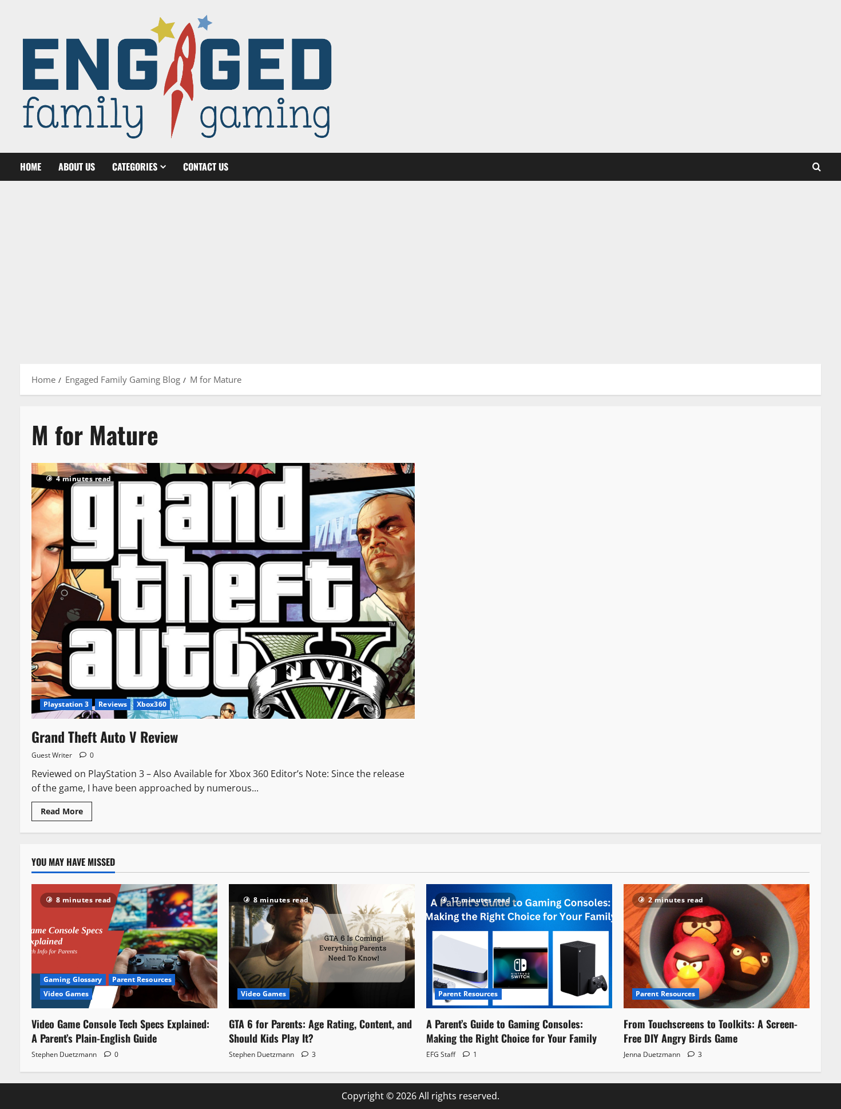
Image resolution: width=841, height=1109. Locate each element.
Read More (66, 813)
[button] (816, 167)
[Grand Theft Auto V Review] (223, 591)
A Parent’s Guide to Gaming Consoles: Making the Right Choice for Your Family (511, 1030)
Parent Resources (142, 979)
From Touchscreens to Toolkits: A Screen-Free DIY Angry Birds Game (711, 1030)
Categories (134, 166)
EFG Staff (440, 1054)
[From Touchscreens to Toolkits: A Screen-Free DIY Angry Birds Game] (717, 946)
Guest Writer (51, 755)
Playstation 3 (66, 704)
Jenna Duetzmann (652, 1054)
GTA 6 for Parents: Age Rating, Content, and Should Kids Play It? (320, 1030)
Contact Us (205, 166)
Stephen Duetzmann (64, 1054)
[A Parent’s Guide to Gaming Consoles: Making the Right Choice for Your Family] (519, 946)
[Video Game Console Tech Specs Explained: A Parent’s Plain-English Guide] (124, 946)
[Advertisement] (420, 267)
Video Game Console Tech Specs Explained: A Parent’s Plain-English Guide (120, 1030)
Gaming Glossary (72, 979)
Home (30, 166)
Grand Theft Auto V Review (104, 736)
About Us (76, 166)
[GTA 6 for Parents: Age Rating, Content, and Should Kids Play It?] (322, 946)
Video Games (66, 994)
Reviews (112, 704)
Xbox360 (151, 704)
